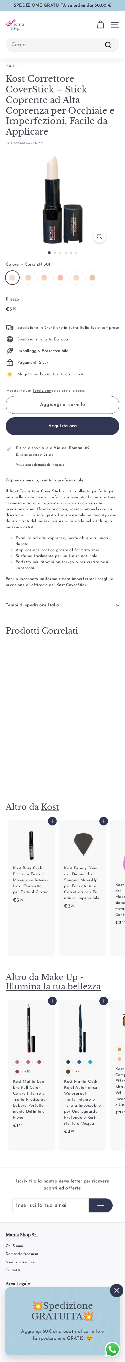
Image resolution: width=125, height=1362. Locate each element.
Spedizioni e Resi (20, 1262)
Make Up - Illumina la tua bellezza (53, 982)
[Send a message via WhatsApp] (112, 1349)
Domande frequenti (23, 1254)
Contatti (13, 1270)
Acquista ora (62, 426)
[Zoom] (99, 236)
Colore (28, 264)
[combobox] (62, 45)
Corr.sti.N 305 (76, 277)
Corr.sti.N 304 (60, 277)
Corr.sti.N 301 (12, 277)
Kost (50, 807)
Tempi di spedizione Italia (32, 605)
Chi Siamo (14, 1246)
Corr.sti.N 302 (28, 277)
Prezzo (12, 299)
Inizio (10, 66)
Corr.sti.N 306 (92, 277)
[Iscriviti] (101, 1205)
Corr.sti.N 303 (44, 277)
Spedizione (42, 391)
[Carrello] (100, 25)
